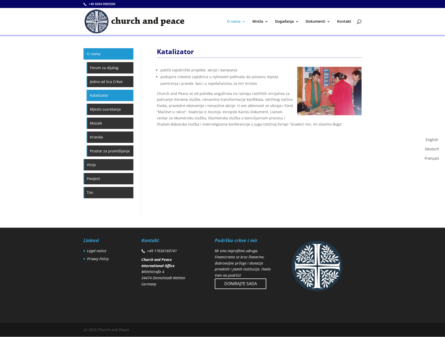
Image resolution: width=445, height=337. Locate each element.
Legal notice (96, 250)
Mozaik (96, 123)
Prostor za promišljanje (110, 151)
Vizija (91, 164)
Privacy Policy (98, 258)
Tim (90, 192)
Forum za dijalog (104, 67)
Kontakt (344, 22)
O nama (234, 22)
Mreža (257, 22)
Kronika (96, 137)
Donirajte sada (240, 283)
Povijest (93, 178)
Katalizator (99, 95)
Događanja (284, 22)
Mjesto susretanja (105, 109)
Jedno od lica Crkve (106, 81)
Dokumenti (315, 22)
